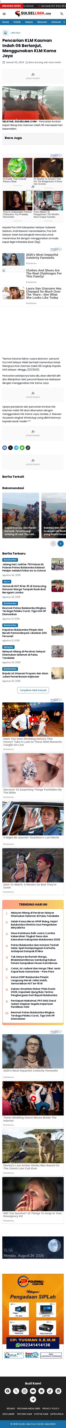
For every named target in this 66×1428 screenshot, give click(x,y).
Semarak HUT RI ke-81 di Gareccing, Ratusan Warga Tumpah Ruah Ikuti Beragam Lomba (24, 589)
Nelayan (8, 647)
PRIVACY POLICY (51, 1408)
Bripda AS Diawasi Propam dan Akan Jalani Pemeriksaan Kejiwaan (25, 675)
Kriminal (56, 22)
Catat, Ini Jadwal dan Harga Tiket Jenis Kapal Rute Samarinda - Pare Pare (35, 970)
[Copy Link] (28, 447)
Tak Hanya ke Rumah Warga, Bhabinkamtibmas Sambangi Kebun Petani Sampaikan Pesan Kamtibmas (34, 960)
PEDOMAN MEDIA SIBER (28, 1408)
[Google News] (41, 1391)
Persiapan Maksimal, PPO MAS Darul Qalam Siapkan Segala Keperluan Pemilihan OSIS (33, 1004)
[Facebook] (4, 447)
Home (5, 22)
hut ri (7, 581)
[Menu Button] (4, 14)
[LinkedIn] (58, 1391)
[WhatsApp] (22, 447)
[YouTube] (33, 1391)
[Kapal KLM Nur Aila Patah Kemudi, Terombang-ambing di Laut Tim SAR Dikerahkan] (20, 515)
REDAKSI (11, 1408)
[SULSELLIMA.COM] (33, 14)
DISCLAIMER (8, 1414)
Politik (17, 22)
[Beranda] (5, 33)
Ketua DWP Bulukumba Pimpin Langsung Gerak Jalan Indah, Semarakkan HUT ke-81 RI (30, 980)
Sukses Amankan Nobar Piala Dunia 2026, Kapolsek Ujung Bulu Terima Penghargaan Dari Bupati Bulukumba (34, 992)
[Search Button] (62, 14)
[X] (10, 447)
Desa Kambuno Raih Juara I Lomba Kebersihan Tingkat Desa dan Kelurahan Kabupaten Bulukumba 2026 (35, 936)
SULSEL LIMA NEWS (46, 1424)
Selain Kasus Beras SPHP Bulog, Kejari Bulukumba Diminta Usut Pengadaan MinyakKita (34, 924)
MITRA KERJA (56, 1414)
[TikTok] (50, 1391)
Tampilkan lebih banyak (33, 690)
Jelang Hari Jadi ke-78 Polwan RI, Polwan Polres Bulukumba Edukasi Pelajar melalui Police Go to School (24, 567)
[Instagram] (24, 1391)
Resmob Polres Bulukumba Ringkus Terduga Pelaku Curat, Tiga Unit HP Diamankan (24, 611)
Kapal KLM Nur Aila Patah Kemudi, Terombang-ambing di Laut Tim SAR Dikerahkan (20, 531)
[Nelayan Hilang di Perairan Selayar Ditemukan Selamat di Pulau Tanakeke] (57, 651)
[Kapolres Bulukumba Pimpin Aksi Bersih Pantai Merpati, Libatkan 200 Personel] (57, 629)
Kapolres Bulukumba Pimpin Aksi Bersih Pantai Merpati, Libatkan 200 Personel (24, 633)
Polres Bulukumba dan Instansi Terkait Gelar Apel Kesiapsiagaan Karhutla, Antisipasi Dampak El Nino (35, 948)
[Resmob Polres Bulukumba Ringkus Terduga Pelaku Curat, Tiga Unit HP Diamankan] (57, 608)
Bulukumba (10, 559)
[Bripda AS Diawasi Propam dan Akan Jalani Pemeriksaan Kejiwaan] (57, 673)
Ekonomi (42, 22)
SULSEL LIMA (25, 1424)
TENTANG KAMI (24, 1414)
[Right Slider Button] (63, 22)
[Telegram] (16, 447)
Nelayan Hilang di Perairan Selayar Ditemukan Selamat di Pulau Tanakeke (24, 655)
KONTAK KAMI (41, 1414)
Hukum (29, 22)
